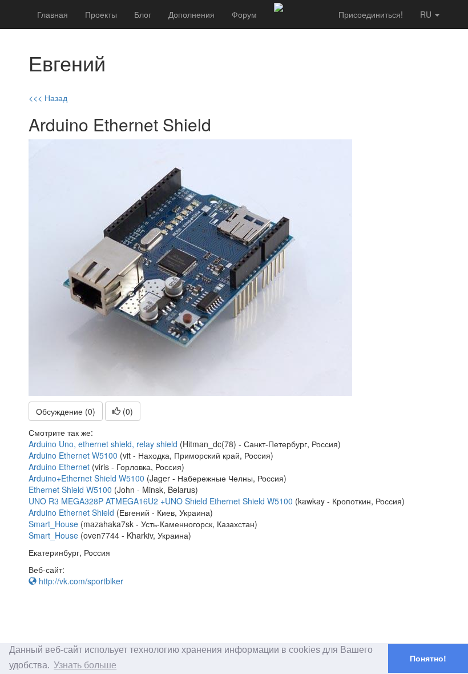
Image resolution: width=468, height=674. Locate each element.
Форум (244, 14)
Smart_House (53, 523)
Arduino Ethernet (59, 466)
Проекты (101, 14)
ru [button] (427, 14)
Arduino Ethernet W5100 (73, 455)
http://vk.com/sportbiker (80, 581)
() (126, 411)
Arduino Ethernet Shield (71, 512)
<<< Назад (48, 97)
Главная (52, 14)
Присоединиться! (370, 14)
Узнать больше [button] (85, 665)
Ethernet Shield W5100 (70, 489)
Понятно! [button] (428, 658)
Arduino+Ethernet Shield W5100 (86, 478)
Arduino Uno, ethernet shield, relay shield (103, 444)
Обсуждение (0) (65, 411)
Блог (142, 14)
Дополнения (191, 14)
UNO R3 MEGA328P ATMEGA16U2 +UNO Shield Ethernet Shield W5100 (161, 501)
